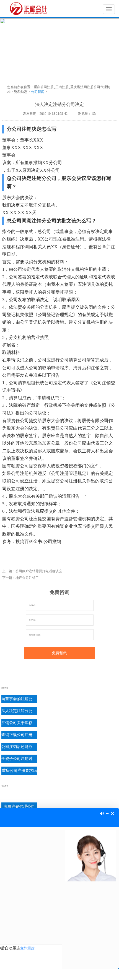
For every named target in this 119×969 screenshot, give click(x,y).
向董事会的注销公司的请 (19, 699)
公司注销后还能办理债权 (19, 747)
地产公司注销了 (27, 578)
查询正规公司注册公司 (19, 735)
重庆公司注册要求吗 (19, 771)
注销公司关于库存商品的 (19, 723)
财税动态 (20, 92)
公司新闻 (37, 92)
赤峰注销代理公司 (19, 806)
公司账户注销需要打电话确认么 (38, 571)
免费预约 (59, 653)
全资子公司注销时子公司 (19, 759)
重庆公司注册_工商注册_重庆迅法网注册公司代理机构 (29, 8)
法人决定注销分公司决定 (19, 711)
